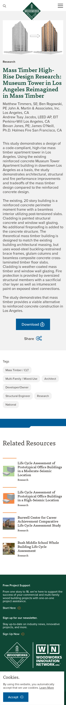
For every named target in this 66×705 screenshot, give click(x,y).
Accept (13, 697)
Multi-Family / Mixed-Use (21, 379)
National (11, 404)
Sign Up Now (11, 634)
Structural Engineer (18, 396)
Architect (50, 379)
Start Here (9, 608)
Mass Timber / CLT (17, 370)
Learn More (46, 688)
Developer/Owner (17, 387)
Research (43, 396)
